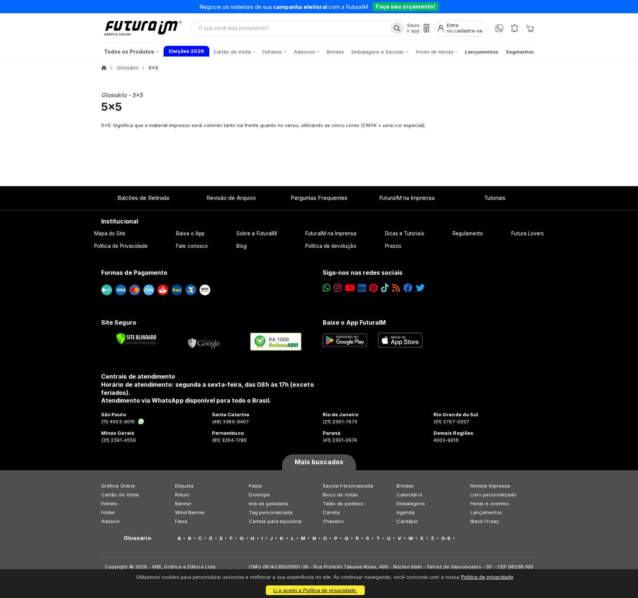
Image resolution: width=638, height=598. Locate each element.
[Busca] (397, 28)
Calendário (409, 495)
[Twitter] (420, 288)
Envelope (259, 495)
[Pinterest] (373, 288)
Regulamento (468, 233)
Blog (241, 246)
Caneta (331, 512)
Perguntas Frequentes (319, 197)
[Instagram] (338, 288)
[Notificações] (514, 28)
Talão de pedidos (343, 503)
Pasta (255, 486)
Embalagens (411, 503)
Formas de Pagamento (134, 272)
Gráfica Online (118, 486)
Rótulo (182, 495)
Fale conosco (192, 246)
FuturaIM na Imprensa (406, 197)
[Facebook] (408, 288)
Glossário (127, 68)
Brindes (405, 486)
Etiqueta (184, 486)
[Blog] (396, 288)
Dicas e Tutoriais (404, 233)
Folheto (109, 503)
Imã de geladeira (268, 503)
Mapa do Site (110, 233)
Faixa (181, 521)
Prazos (393, 246)
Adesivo (110, 521)
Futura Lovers (527, 233)
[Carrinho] (530, 28)
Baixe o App (190, 233)
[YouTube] (350, 288)
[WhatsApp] (499, 28)
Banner (183, 503)
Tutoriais (495, 197)
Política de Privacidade (121, 246)
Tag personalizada (270, 512)
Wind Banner (190, 512)
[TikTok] (385, 288)
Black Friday (484, 521)
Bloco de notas (340, 495)
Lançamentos (486, 512)
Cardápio (407, 521)
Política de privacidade (487, 577)
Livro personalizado (493, 495)
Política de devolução (330, 246)
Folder (108, 512)
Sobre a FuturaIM (256, 233)
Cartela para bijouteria (275, 521)
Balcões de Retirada (143, 197)
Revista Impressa (490, 486)
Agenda (406, 512)
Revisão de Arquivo (231, 197)
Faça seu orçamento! (405, 6)
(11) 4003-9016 (118, 421)
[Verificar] (136, 339)
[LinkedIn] (362, 288)
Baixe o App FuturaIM (354, 322)
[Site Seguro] (204, 342)
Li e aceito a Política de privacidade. (315, 590)
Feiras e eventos (489, 503)
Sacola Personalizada (348, 486)
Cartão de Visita (120, 495)
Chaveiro (333, 521)
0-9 (445, 538)
